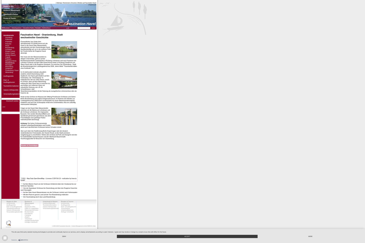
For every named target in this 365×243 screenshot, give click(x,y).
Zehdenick (8, 68)
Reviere (27, 205)
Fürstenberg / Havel (12, 70)
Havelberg (8, 37)
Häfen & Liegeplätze (31, 208)
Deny (64, 236)
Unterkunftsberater (49, 203)
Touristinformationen (11, 86)
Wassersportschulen (31, 210)
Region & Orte (12, 201)
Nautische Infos (30, 207)
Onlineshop (46, 28)
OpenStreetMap (39, 178)
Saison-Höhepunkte (10, 90)
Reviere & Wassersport (29, 202)
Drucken (73, 3)
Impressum (92, 5)
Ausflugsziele (8, 76)
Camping (28, 215)
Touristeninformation (50, 205)
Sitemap (59, 3)
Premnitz (8, 42)
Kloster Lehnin (10, 51)
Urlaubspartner (16, 28)
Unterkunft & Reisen (50, 201)
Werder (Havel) (10, 55)
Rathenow (8, 39)
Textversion (66, 3)
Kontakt (37, 28)
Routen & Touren (67, 201)
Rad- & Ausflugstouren (14, 207)
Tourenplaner (65, 208)
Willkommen (6, 28)
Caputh (7, 57)
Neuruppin (8, 65)
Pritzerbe (8, 44)
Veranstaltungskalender (12, 94)
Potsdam (8, 59)
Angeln (27, 217)
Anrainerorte (8, 35)
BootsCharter (29, 212)
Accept (187, 236)
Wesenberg (9, 72)
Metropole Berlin (10, 61)
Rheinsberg (9, 66)
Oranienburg (9, 63)
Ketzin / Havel (10, 53)
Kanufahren (29, 213)
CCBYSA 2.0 (56, 178)
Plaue (7, 46)
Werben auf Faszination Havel (87, 3)
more (310, 236)
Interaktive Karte (28, 28)
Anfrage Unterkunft (67, 212)
